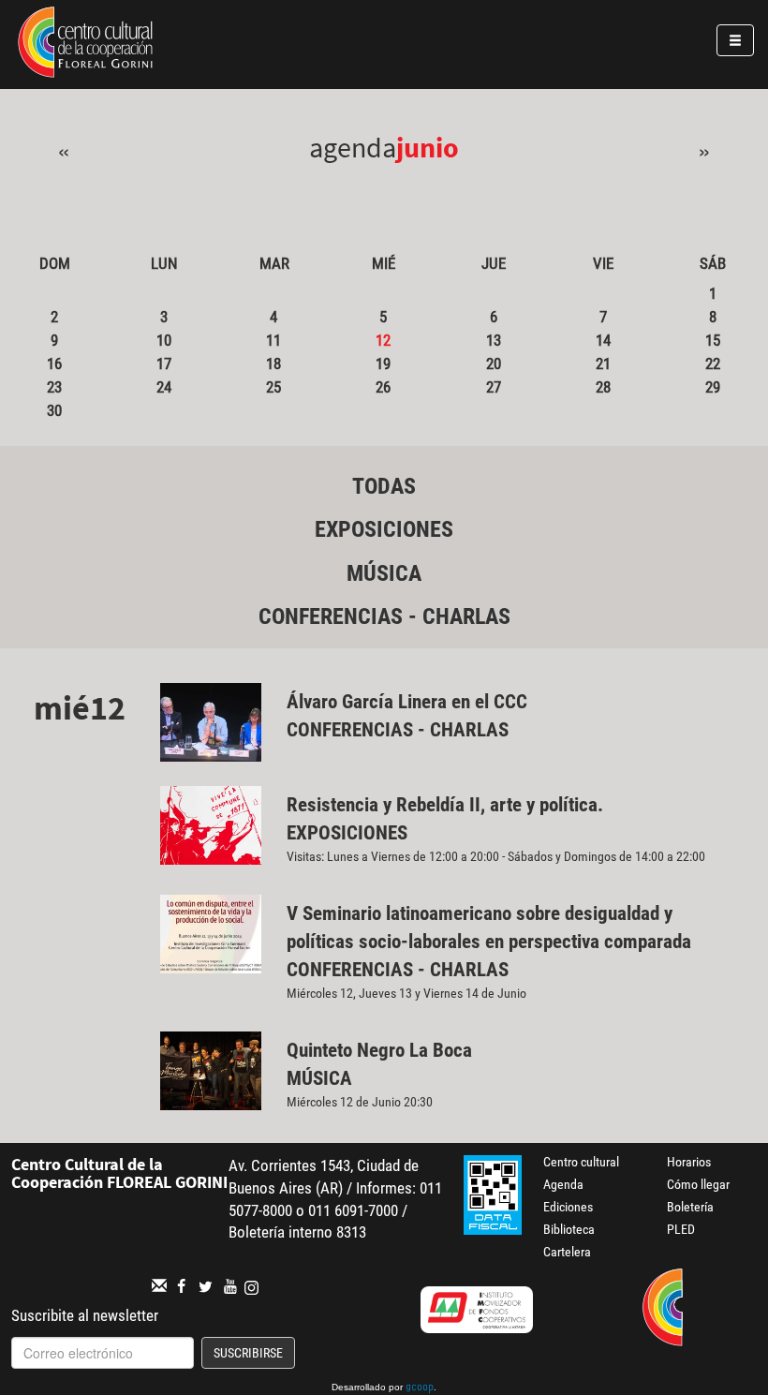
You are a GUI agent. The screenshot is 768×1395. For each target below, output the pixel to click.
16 (54, 363)
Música (384, 573)
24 (163, 387)
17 (163, 363)
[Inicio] (85, 45)
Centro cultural (581, 1161)
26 (383, 387)
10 (163, 340)
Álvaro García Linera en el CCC (407, 701)
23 (54, 387)
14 (603, 340)
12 (383, 340)
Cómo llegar (698, 1184)
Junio (427, 147)
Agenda (563, 1184)
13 (493, 340)
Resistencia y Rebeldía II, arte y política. (447, 805)
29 (712, 387)
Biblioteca (569, 1229)
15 (712, 340)
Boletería (690, 1206)
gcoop (420, 1388)
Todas (384, 486)
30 (54, 410)
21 (603, 363)
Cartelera (567, 1251)
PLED (681, 1229)
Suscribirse (248, 1352)
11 (273, 340)
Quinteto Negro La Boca (379, 1050)
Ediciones (568, 1206)
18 (273, 363)
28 (603, 387)
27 (493, 387)
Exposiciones (384, 529)
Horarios (689, 1161)
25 (273, 387)
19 (383, 363)
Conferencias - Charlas (384, 616)
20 (493, 363)
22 (712, 363)
